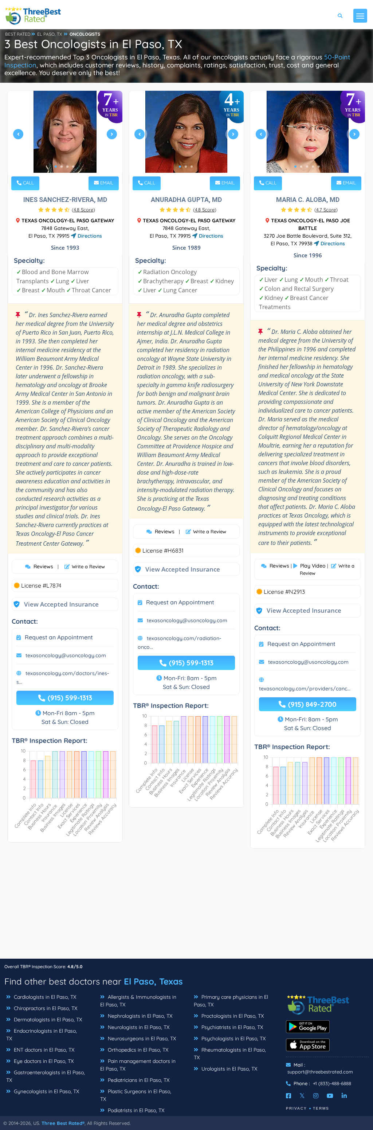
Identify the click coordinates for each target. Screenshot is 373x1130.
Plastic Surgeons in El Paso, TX (135, 1095)
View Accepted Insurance (54, 604)
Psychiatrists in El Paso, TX (231, 1027)
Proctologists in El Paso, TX (232, 1016)
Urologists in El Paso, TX (228, 1068)
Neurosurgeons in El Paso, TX (141, 1038)
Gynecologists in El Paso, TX (45, 1091)
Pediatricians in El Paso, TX (137, 1080)
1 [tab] (56, 166)
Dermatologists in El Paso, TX (47, 1019)
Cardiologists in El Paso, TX (44, 997)
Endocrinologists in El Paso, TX (41, 1035)
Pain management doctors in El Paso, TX (138, 1065)
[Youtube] (330, 1095)
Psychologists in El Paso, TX (233, 1038)
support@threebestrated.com (320, 1072)
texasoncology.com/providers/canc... (304, 688)
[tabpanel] (65, 137)
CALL (27, 183)
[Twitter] (302, 1095)
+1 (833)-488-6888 (332, 1083)
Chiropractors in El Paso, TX (44, 1008)
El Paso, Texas (153, 981)
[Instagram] (315, 1095)
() (83, 210)
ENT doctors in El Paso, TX (43, 1050)
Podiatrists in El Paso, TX (135, 1110)
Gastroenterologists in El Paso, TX (45, 1076)
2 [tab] (61, 166)
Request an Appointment (59, 637)
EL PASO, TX (49, 34)
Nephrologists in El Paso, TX (139, 1016)
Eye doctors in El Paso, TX (43, 1061)
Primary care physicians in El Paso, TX (231, 1001)
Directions (89, 236)
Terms (321, 1108)
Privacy (296, 1108)
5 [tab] (319, 166)
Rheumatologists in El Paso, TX (230, 1054)
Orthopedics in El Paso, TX (137, 1050)
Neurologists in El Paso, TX (137, 1027)
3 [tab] (67, 166)
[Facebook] (288, 1095)
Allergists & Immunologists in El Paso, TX (138, 1001)
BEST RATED (18, 34)
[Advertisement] (186, 907)
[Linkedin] (344, 1095)
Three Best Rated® (63, 1123)
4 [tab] (73, 166)
